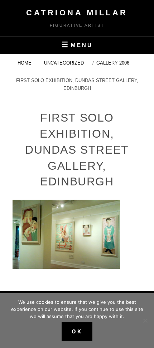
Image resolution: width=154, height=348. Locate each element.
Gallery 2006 (113, 63)
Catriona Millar (77, 12)
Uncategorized (64, 63)
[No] (145, 320)
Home (25, 63)
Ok (77, 331)
